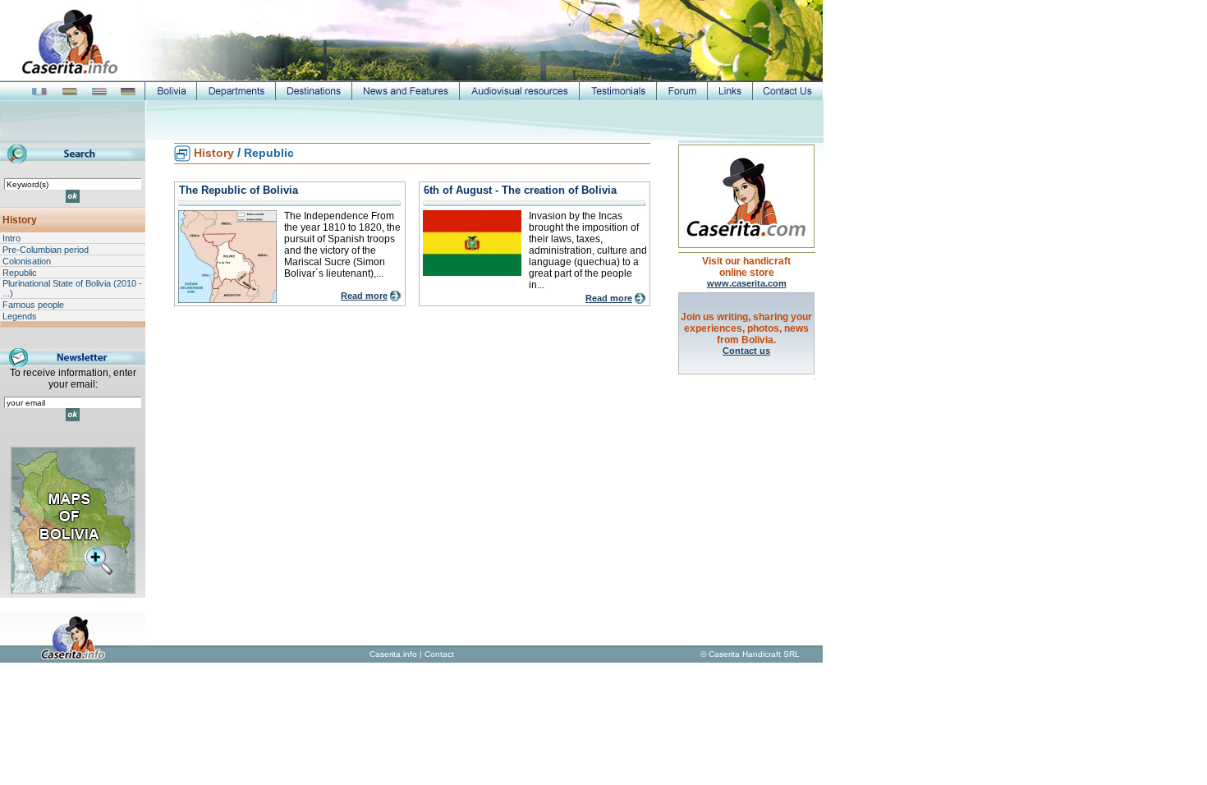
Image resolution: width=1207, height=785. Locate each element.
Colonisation (26, 261)
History (19, 220)
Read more (364, 296)
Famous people (33, 305)
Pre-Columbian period (45, 250)
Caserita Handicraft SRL (754, 654)
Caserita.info (393, 654)
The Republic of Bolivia (238, 190)
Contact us (746, 351)
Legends (19, 316)
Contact (439, 654)
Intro (11, 238)
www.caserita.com (747, 283)
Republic (19, 273)
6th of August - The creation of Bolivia (520, 190)
